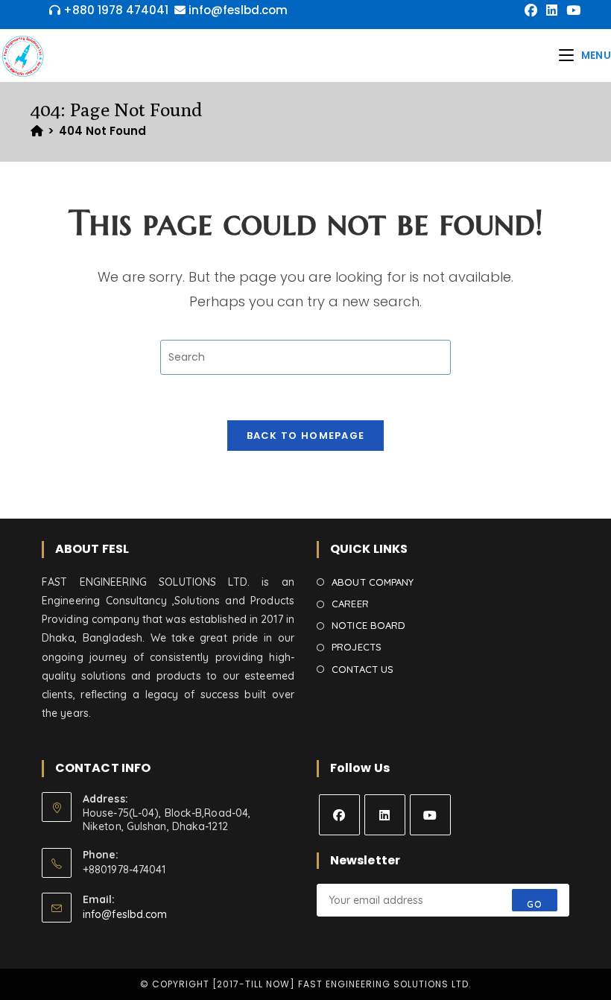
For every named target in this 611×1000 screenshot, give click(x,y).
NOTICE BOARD (368, 625)
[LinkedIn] (384, 814)
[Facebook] (339, 814)
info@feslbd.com (125, 914)
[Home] (37, 131)
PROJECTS (357, 647)
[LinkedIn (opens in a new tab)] (552, 10)
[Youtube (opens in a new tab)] (571, 10)
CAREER (350, 604)
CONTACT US (362, 669)
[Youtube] (430, 814)
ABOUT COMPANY (373, 582)
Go (534, 904)
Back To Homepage (306, 435)
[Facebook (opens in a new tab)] (531, 10)
